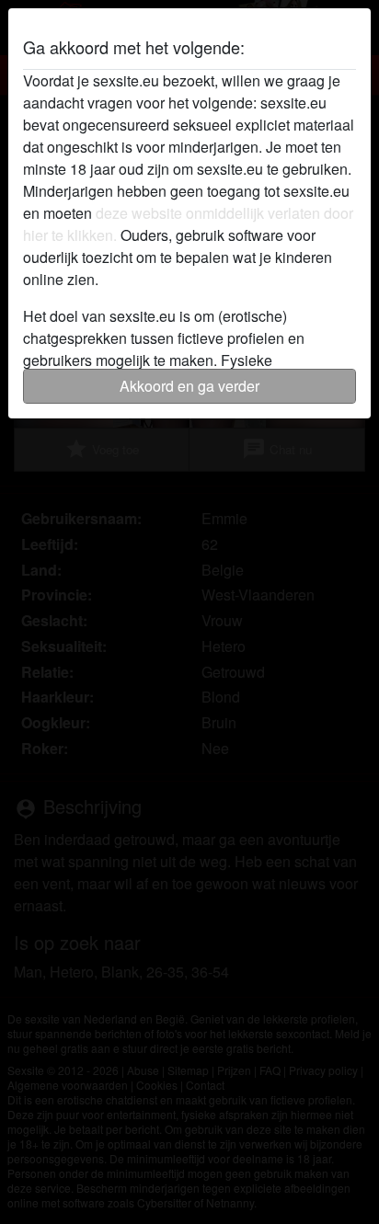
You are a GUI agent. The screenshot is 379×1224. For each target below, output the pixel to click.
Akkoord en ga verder (189, 385)
